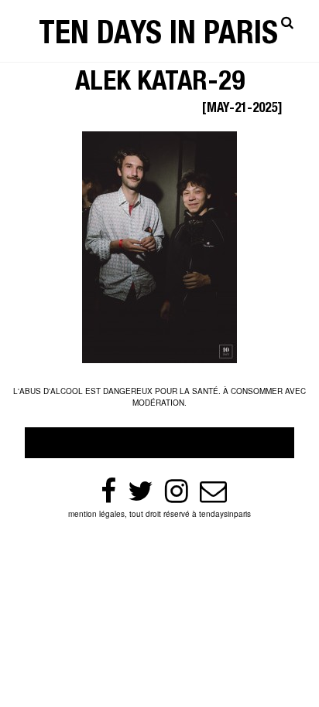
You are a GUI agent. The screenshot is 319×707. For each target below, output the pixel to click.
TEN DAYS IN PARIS (158, 37)
